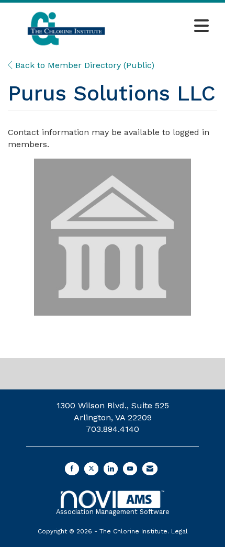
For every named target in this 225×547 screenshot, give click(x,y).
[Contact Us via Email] (150, 468)
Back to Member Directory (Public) (83, 65)
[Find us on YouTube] (130, 468)
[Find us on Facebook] (72, 468)
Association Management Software (113, 512)
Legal (179, 531)
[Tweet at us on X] (91, 468)
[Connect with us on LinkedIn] (111, 468)
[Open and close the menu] (169, 26)
